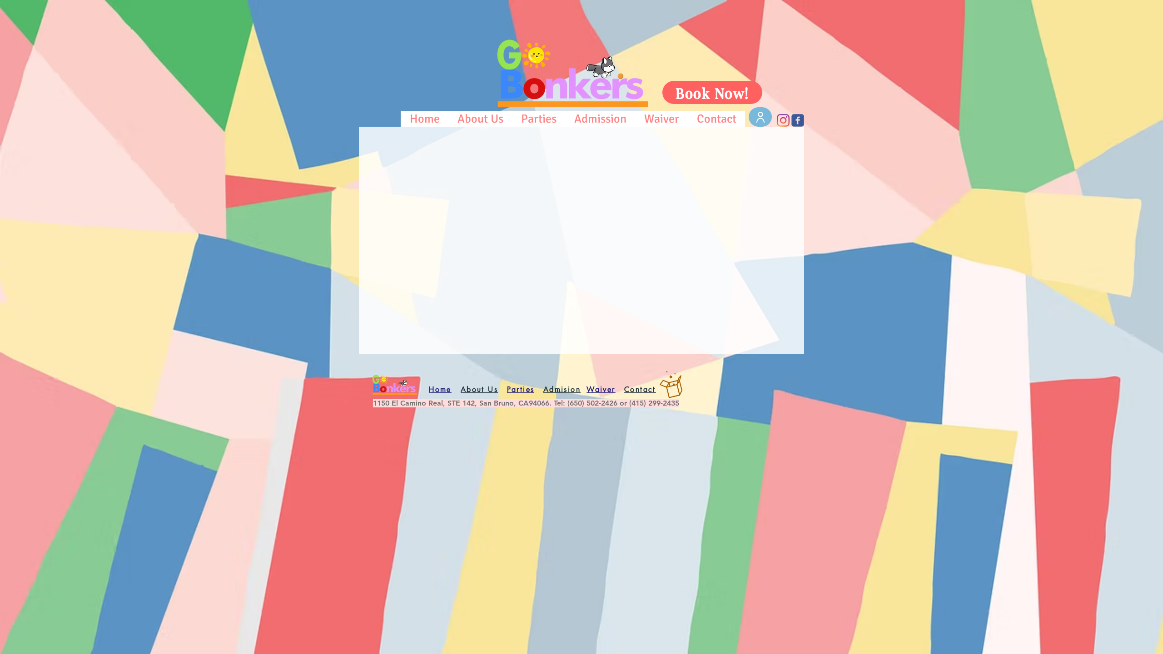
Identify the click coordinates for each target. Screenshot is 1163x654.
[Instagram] (783, 120)
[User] (760, 117)
